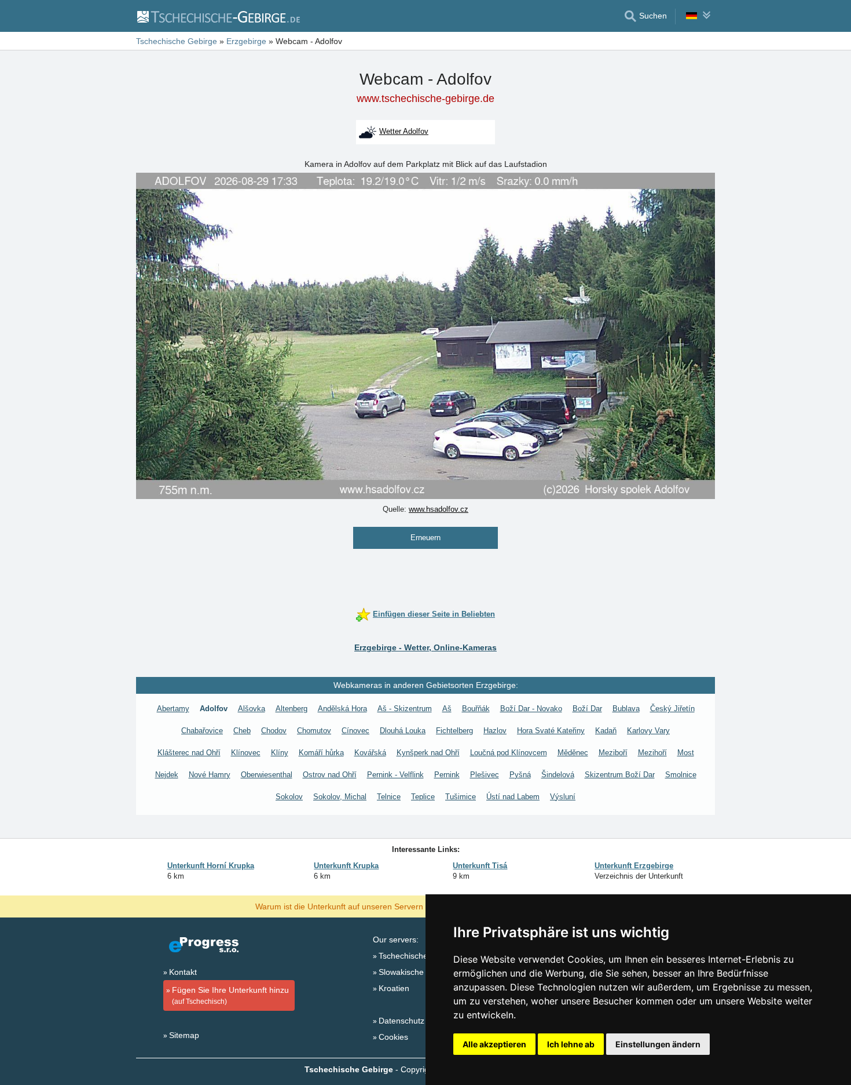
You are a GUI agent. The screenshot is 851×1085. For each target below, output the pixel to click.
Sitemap (184, 1035)
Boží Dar (587, 708)
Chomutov (314, 730)
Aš (447, 708)
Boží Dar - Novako (531, 708)
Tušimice (460, 796)
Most (685, 752)
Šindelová (557, 774)
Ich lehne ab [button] (571, 1044)
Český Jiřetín (672, 708)
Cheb (242, 730)
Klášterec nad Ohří (189, 752)
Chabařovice (202, 730)
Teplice (423, 796)
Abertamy (173, 708)
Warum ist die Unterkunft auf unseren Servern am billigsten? (365, 906)
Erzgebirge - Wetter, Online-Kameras (425, 647)
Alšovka (251, 708)
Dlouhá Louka (403, 730)
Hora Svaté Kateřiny (551, 730)
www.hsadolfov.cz (438, 509)
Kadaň (606, 730)
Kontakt (183, 972)
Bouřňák (476, 708)
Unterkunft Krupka (346, 865)
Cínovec (355, 730)
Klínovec (246, 752)
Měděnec (572, 752)
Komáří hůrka (321, 752)
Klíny (279, 752)
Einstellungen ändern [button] (657, 1044)
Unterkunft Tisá (480, 865)
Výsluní (562, 796)
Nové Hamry (209, 774)
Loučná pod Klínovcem (508, 752)
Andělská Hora (342, 708)
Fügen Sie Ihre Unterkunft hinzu (230, 995)
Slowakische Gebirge (417, 972)
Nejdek (166, 774)
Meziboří (613, 752)
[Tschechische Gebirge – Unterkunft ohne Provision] (218, 16)
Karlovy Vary (648, 730)
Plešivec (484, 774)
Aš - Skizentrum (404, 708)
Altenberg (291, 708)
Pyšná (520, 774)
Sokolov (289, 796)
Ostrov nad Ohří (330, 774)
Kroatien (394, 988)
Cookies (393, 1037)
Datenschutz (401, 1020)
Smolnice (680, 774)
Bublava (626, 708)
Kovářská (370, 752)
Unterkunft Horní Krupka (210, 865)
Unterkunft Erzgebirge (634, 865)
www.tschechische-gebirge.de (425, 98)
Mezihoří (652, 752)
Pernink (447, 774)
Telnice (389, 796)
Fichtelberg (454, 730)
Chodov (274, 730)
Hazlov (495, 730)
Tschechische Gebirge (419, 955)
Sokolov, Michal (339, 796)
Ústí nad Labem (513, 796)
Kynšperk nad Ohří (428, 752)
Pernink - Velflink (395, 774)
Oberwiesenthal (266, 774)
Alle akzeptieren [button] (494, 1044)
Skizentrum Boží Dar (620, 774)
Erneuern (425, 537)
